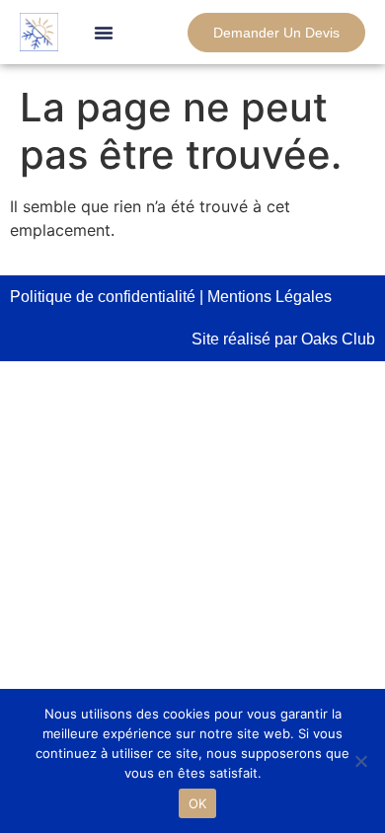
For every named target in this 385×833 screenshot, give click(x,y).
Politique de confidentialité (102, 296)
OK (198, 803)
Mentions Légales (269, 296)
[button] (103, 32)
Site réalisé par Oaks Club (283, 339)
